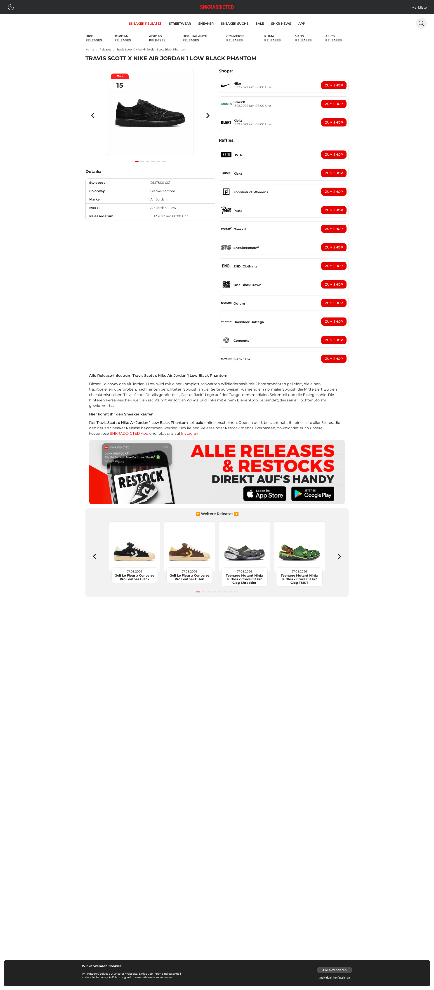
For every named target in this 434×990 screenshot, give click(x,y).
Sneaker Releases (145, 23)
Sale (260, 23)
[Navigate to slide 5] (158, 161)
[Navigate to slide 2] (142, 161)
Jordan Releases (122, 38)
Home (89, 49)
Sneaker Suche (234, 23)
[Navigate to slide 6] (164, 161)
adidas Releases (157, 38)
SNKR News (281, 23)
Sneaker (206, 23)
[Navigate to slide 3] (147, 161)
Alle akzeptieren (334, 970)
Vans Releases (303, 38)
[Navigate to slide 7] (230, 592)
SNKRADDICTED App (128, 433)
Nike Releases (93, 38)
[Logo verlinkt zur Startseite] (217, 7)
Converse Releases (235, 38)
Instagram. (190, 433)
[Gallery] (150, 115)
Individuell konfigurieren (334, 978)
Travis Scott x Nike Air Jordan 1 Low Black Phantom (151, 49)
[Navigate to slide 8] (236, 592)
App (301, 23)
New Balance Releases (194, 38)
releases (105, 49)
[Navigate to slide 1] (136, 161)
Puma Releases (272, 38)
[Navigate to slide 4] (153, 161)
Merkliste (419, 7)
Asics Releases (333, 38)
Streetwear (180, 23)
